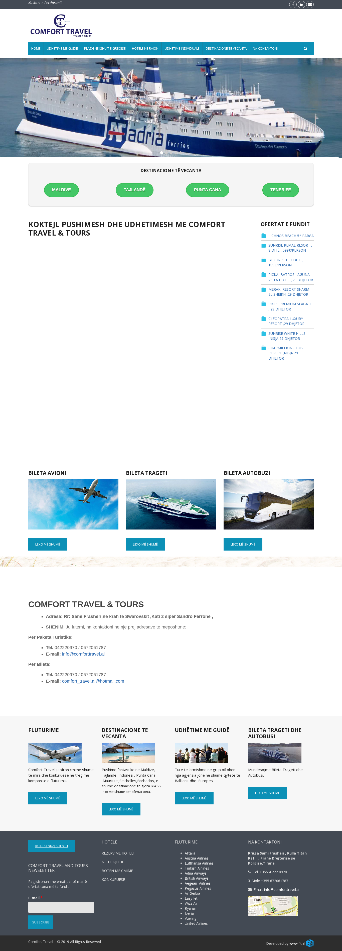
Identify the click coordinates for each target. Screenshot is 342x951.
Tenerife (280, 189)
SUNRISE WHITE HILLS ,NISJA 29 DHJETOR (286, 336)
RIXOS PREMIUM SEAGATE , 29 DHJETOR (290, 306)
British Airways (197, 878)
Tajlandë (134, 189)
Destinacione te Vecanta (226, 48)
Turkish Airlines (197, 868)
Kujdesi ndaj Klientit (51, 845)
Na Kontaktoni (265, 48)
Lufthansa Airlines (199, 863)
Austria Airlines (197, 858)
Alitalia (190, 853)
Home (36, 48)
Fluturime (43, 729)
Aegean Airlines (198, 883)
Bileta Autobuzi (247, 472)
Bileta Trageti (146, 472)
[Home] (61, 25)
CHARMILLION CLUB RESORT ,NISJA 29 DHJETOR (285, 353)
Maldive (61, 189)
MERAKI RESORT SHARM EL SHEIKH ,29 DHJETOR (288, 292)
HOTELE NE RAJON (145, 48)
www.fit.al (297, 943)
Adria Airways (196, 873)
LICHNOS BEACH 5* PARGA (291, 235)
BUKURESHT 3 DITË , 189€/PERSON (285, 262)
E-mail (35, 897)
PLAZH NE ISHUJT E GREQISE (105, 48)
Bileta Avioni (47, 472)
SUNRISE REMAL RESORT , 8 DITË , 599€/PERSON (290, 248)
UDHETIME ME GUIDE (62, 48)
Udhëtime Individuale (182, 48)
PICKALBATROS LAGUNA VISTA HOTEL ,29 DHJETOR (290, 277)
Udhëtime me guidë (202, 729)
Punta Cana (207, 189)
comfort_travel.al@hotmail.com (93, 681)
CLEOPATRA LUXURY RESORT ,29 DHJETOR (286, 321)
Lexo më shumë (47, 544)
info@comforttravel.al (83, 654)
